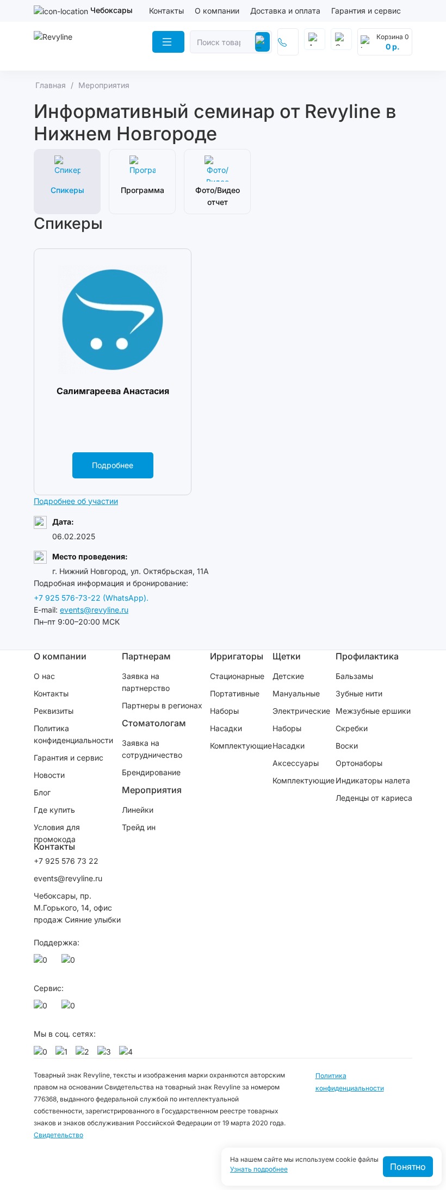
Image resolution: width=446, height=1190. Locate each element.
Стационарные (237, 676)
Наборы (224, 710)
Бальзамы (354, 676)
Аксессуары (295, 763)
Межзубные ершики (373, 710)
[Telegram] (70, 962)
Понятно (408, 1166)
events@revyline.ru (94, 609)
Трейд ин (139, 827)
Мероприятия (152, 789)
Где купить (54, 809)
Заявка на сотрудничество (152, 748)
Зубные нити (359, 693)
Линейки (137, 809)
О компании (217, 10)
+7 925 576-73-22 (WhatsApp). (91, 597)
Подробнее (112, 465)
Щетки (286, 656)
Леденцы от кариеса (374, 797)
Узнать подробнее (259, 1169)
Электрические (301, 710)
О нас (44, 676)
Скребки (352, 728)
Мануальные (296, 693)
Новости (49, 775)
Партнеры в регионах (162, 705)
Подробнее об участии (76, 501)
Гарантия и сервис (366, 10)
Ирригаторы (236, 656)
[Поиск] (262, 42)
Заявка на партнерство (146, 682)
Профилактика (367, 656)
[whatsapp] (42, 962)
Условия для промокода (57, 833)
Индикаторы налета (373, 780)
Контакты (166, 10)
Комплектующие (241, 745)
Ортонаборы (359, 763)
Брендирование (151, 772)
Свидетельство (58, 1135)
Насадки (226, 728)
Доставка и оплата (285, 10)
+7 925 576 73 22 (66, 860)
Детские (288, 676)
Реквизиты (53, 710)
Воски (347, 745)
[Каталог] (168, 42)
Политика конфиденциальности (73, 734)
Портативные (234, 693)
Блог (42, 792)
